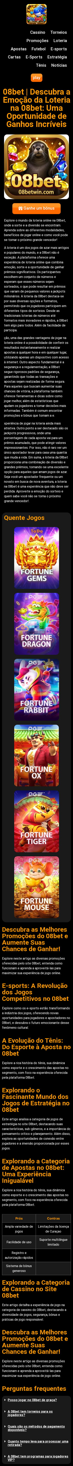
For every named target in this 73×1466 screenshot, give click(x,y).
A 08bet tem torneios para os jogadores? (30, 1413)
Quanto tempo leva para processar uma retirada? (38, 1443)
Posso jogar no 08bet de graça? (32, 1400)
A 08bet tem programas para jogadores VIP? (38, 1458)
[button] (36, 1400)
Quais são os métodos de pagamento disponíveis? (36, 1428)
